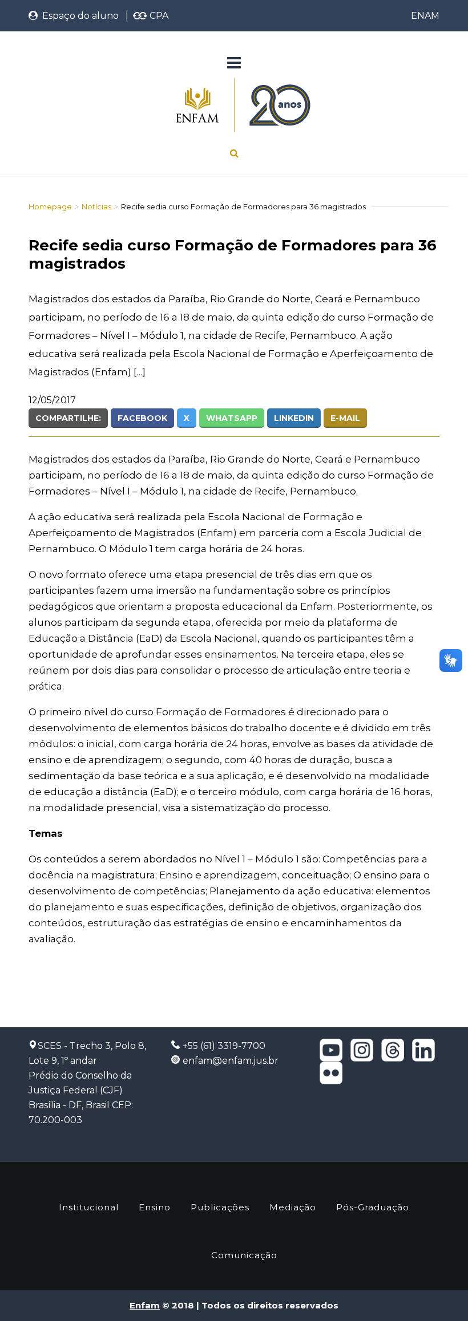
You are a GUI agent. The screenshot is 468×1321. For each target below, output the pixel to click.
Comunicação (244, 1255)
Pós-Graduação (372, 1207)
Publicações (220, 1207)
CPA (157, 15)
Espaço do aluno (78, 15)
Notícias (96, 206)
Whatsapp (231, 418)
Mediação (292, 1207)
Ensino (155, 1207)
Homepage (50, 206)
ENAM (425, 15)
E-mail (345, 418)
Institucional (89, 1207)
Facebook (142, 418)
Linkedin (294, 418)
